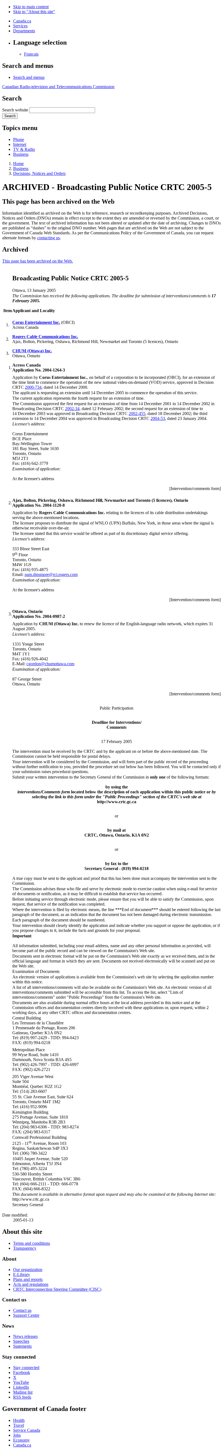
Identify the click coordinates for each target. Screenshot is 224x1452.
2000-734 (33, 387)
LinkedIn (21, 1387)
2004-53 (158, 418)
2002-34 (72, 408)
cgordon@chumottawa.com (50, 663)
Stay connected (26, 1367)
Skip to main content (31, 6)
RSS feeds (22, 1397)
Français (31, 54)
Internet (19, 144)
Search (10, 116)
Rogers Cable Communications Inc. (45, 336)
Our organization (27, 1269)
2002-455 (137, 413)
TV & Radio (24, 149)
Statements (22, 1346)
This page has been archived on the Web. (37, 261)
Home (18, 163)
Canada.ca (22, 21)
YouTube (21, 1382)
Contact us (22, 1310)
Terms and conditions (31, 1243)
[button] (29, 77)
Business (20, 154)
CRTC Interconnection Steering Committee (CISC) (57, 1289)
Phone (18, 139)
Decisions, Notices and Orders (39, 173)
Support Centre (26, 1315)
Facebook (21, 1372)
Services (20, 26)
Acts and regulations (30, 1284)
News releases (25, 1336)
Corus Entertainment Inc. (36, 322)
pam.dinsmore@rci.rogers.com (51, 574)
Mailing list (23, 1392)
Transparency (24, 1248)
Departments (24, 30)
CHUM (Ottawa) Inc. (32, 350)
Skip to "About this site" (34, 11)
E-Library (21, 1274)
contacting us (48, 237)
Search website (15, 110)
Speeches (21, 1341)
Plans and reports (28, 1279)
